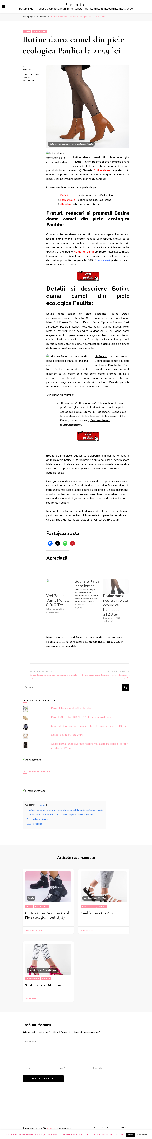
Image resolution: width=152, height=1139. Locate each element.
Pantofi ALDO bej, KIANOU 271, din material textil (81, 717)
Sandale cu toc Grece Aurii (67, 735)
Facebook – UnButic (37, 771)
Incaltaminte (39, 31)
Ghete (29, 906)
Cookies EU (123, 1128)
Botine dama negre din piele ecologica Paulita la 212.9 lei (115, 605)
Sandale (102, 906)
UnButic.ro (101, 356)
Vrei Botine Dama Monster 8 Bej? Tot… (58, 600)
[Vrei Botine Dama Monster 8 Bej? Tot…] (59, 586)
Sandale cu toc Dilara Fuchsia (46, 985)
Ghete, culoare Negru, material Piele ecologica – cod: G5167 (47, 915)
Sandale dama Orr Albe (97, 913)
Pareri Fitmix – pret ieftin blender (71, 708)
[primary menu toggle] (3, 6)
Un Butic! (76, 4)
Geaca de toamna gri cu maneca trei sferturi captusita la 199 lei (89, 726)
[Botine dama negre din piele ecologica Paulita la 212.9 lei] (116, 586)
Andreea (27, 69)
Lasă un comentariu (32, 79)
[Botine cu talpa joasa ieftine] (89, 594)
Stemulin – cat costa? (96, 412)
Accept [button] (130, 1135)
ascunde (41, 804)
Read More (141, 1134)
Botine (27, 31)
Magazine (93, 1128)
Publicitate (108, 1128)
